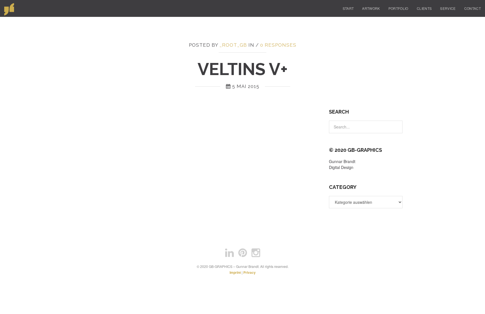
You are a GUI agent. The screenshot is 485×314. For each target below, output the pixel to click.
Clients (424, 8)
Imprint (235, 272)
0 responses (278, 45)
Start (348, 8)
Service (448, 8)
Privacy (249, 272)
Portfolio (398, 8)
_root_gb (233, 45)
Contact (472, 8)
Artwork (371, 8)
